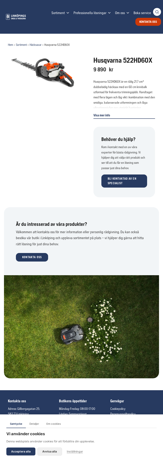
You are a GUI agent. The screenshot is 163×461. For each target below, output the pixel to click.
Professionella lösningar (90, 13)
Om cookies (53, 423)
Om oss (120, 13)
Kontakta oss (148, 21)
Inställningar (75, 451)
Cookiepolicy (117, 408)
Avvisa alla (49, 451)
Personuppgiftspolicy (123, 414)
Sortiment (58, 13)
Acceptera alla (21, 451)
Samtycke (16, 423)
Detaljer (34, 423)
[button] (124, 181)
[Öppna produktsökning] (157, 12)
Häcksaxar (36, 44)
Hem (10, 44)
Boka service (142, 13)
